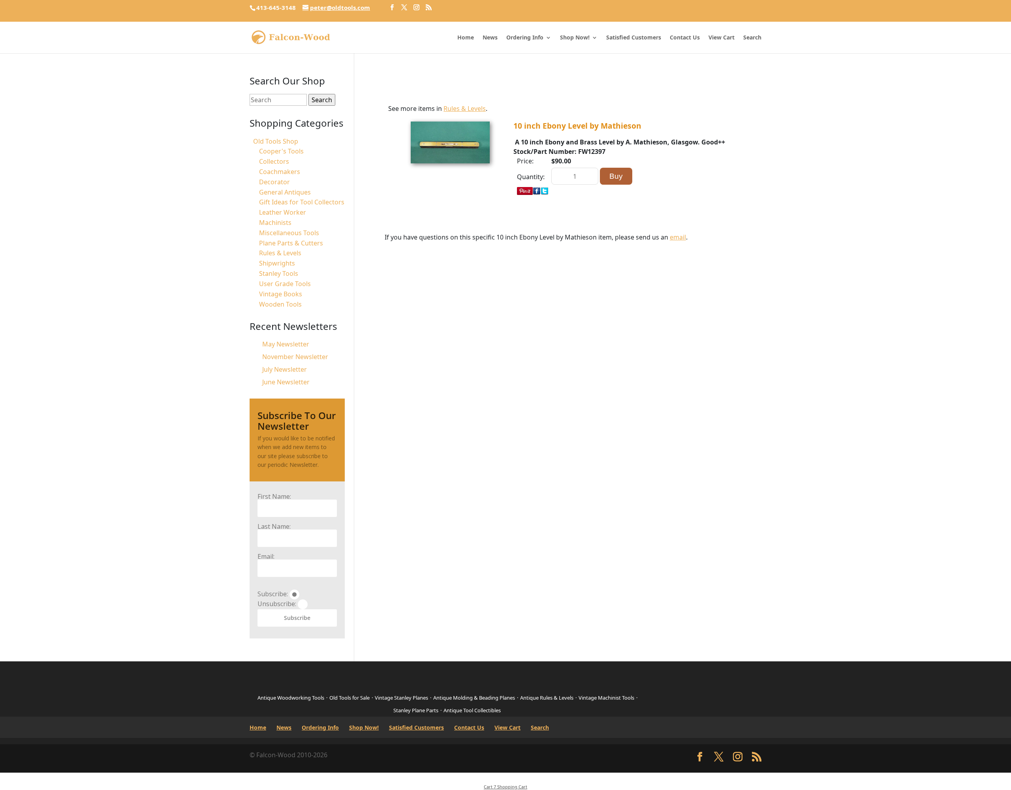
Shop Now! (575, 38)
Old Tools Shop (275, 141)
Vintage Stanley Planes (401, 697)
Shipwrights (277, 263)
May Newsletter (285, 344)
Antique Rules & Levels (546, 697)
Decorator (274, 182)
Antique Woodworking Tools (290, 697)
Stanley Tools (278, 273)
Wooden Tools (280, 304)
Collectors (274, 161)
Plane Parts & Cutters (291, 243)
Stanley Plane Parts (415, 710)
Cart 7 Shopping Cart (505, 787)
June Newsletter (286, 382)
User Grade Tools (285, 283)
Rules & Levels (464, 108)
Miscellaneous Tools (289, 232)
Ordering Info (524, 38)
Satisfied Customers (633, 38)
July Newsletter (284, 369)
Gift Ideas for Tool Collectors (301, 202)
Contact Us (685, 38)
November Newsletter (295, 356)
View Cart (721, 38)
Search (752, 38)
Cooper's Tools (281, 151)
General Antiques (285, 192)
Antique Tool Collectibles (472, 710)
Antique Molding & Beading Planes (474, 697)
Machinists (275, 222)
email (678, 237)
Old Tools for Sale (349, 697)
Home (465, 38)
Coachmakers (279, 171)
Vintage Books (280, 294)
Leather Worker (282, 212)
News (490, 38)
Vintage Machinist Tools (606, 697)
